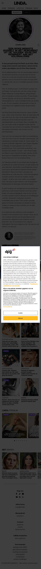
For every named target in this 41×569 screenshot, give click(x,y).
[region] (20, 284)
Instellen (20, 313)
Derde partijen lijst (7, 306)
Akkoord (20, 318)
